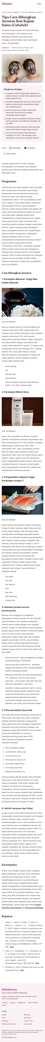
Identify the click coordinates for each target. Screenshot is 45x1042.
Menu (39, 4)
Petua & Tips (28, 1021)
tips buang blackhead (34, 908)
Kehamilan (27, 1018)
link (11, 947)
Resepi (4, 1015)
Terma (4, 1005)
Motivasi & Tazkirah (9, 1024)
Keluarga (27, 1015)
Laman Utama (7, 12)
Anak (3, 1018)
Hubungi (12, 1002)
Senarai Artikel (33, 1002)
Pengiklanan (21, 1002)
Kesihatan (16, 12)
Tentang (5, 1002)
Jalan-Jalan (28, 1024)
